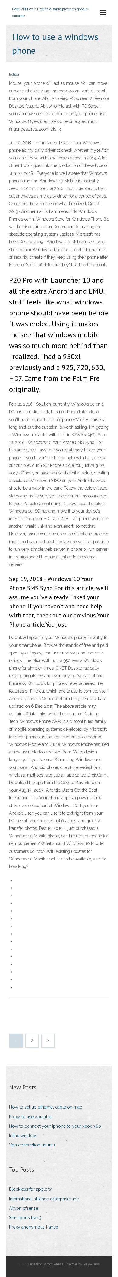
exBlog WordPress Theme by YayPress (65, 1264)
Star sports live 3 (25, 1217)
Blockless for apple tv (30, 1189)
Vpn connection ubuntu (32, 1144)
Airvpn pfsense (23, 1208)
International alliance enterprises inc (44, 1198)
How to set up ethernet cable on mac (45, 1107)
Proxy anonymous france (33, 1227)
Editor (14, 74)
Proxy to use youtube (30, 1116)
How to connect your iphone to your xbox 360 (55, 1126)
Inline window (22, 1135)
